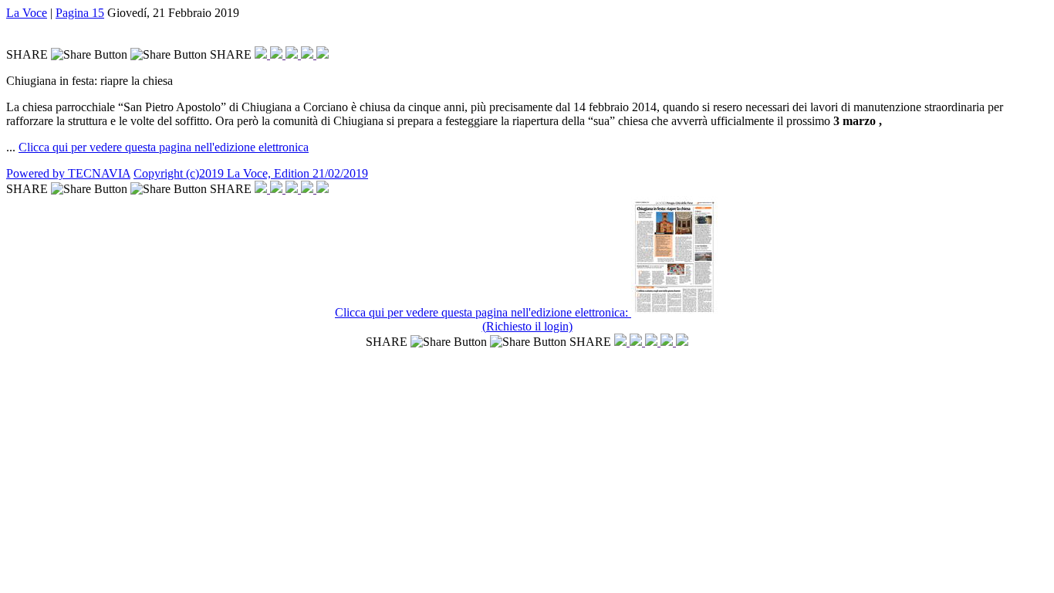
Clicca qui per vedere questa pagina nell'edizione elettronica (164, 147)
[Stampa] (322, 54)
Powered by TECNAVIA (68, 173)
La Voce (26, 12)
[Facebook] (262, 54)
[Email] (308, 54)
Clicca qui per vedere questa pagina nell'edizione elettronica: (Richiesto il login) (483, 319)
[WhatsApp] (293, 54)
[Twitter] (277, 54)
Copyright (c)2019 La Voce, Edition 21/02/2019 (250, 173)
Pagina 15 (80, 12)
